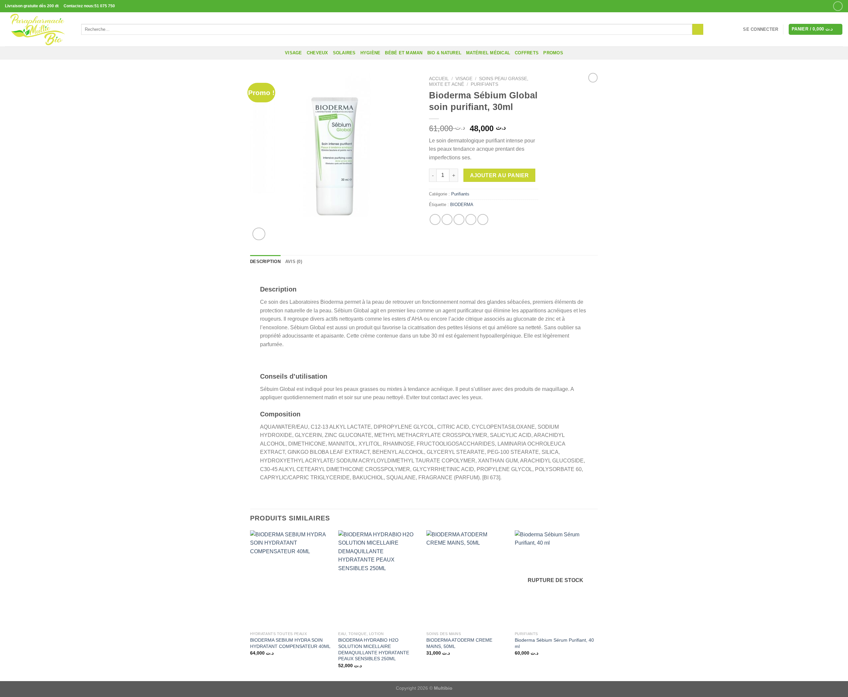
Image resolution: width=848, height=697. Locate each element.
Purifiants (484, 84)
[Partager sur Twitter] (447, 219)
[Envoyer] (697, 29)
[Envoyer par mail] (458, 219)
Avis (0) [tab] (293, 261)
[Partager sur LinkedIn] (482, 219)
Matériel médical (488, 52)
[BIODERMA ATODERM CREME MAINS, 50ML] (467, 579)
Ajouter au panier (499, 175)
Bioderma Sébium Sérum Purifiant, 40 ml (554, 643)
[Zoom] (258, 234)
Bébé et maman (403, 52)
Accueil (439, 78)
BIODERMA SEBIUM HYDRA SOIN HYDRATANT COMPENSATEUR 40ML (290, 643)
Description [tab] (265, 261)
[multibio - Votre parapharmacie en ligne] (38, 29)
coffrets (527, 52)
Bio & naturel (444, 52)
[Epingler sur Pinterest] (470, 219)
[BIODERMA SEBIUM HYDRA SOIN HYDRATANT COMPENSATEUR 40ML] (291, 579)
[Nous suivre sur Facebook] (838, 6)
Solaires (344, 52)
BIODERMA (461, 204)
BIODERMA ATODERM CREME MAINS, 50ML (459, 643)
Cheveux (317, 52)
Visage (293, 52)
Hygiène (370, 52)
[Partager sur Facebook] (435, 219)
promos (553, 52)
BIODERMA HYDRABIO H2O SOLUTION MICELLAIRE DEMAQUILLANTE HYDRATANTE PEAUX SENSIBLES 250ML (373, 649)
